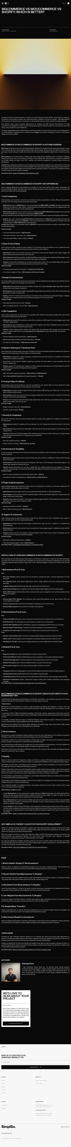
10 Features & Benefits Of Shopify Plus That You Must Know (29, 683)
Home (3, 1080)
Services (3, 1089)
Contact (3, 1092)
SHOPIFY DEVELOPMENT (41, 1080)
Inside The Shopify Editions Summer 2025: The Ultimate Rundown (31, 813)
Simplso (37, 132)
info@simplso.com (6, 1133)
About (3, 1083)
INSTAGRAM (4, 1105)
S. (3, 3)
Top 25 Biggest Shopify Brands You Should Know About (28, 544)
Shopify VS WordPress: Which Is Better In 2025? (26, 173)
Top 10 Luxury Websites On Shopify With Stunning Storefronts (30, 847)
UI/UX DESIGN (39, 1083)
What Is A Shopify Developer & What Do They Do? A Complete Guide (32, 949)
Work (2, 1086)
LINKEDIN (3, 1108)
